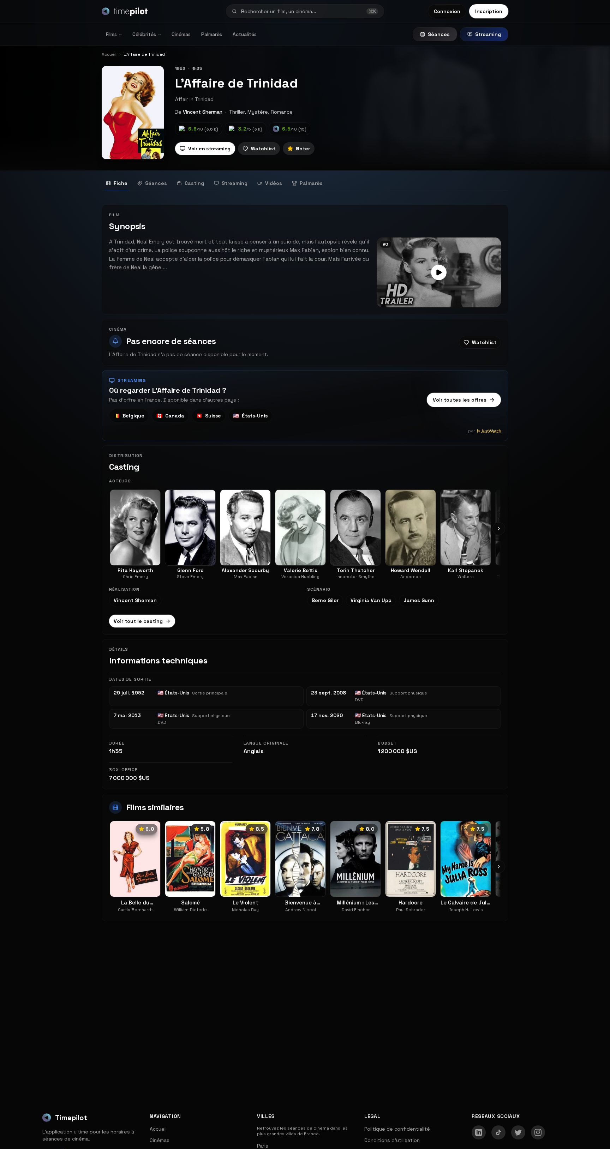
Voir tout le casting (138, 621)
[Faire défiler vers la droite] (498, 528)
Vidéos (273, 183)
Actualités (245, 34)
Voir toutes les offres (459, 400)
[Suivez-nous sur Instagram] (538, 1132)
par (471, 431)
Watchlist (263, 148)
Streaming (488, 34)
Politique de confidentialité (397, 1129)
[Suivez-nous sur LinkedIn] (479, 1132)
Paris (262, 1146)
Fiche (120, 183)
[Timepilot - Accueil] (125, 11)
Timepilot (71, 1117)
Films (111, 34)
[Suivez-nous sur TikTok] (498, 1132)
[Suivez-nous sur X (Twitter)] (518, 1132)
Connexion (447, 11)
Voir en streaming (209, 148)
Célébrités (144, 34)
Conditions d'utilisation (392, 1140)
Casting (194, 183)
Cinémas (181, 34)
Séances (439, 34)
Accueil (158, 1129)
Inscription (488, 11)
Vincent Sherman (202, 112)
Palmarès (211, 34)
